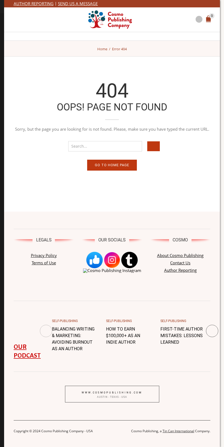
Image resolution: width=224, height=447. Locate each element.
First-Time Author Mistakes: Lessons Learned (181, 335)
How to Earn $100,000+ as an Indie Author (123, 335)
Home (102, 48)
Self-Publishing (65, 321)
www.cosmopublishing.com (112, 392)
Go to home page (112, 165)
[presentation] (46, 331)
